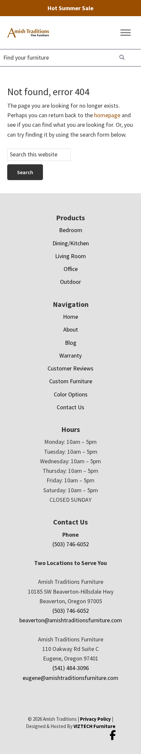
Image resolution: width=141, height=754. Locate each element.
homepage (107, 115)
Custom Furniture (70, 381)
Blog (70, 342)
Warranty (70, 355)
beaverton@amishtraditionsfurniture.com (70, 620)
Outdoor (70, 281)
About (70, 329)
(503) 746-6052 (70, 544)
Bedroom (70, 230)
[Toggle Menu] (125, 33)
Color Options (71, 394)
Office (71, 269)
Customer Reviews (70, 368)
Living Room (70, 256)
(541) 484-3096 (70, 668)
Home (70, 316)
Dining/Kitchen (70, 243)
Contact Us (70, 407)
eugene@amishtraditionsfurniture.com (70, 678)
